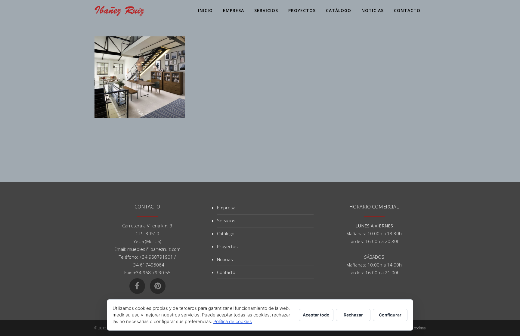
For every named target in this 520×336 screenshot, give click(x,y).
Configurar (390, 314)
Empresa (226, 208)
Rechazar (353, 314)
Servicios (226, 220)
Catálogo (225, 233)
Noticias (225, 259)
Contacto (226, 272)
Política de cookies (232, 321)
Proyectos (227, 246)
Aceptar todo (316, 314)
